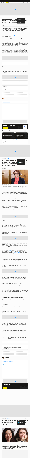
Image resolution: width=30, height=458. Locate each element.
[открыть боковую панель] (25, 1)
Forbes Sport (4, 123)
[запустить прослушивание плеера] (24, 13)
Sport (27, 2)
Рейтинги (10, 2)
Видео (20, 2)
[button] (29, 1)
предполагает (7, 186)
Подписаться (5, 111)
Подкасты (17, 2)
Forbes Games (5, 2)
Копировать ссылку (24, 410)
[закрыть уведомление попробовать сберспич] (24, 15)
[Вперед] (29, 78)
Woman (25, 2)
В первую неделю (17, 236)
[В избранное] (13, 123)
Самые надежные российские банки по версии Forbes (13, 325)
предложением (10, 58)
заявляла (19, 187)
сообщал (6, 57)
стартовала (23, 43)
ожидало (10, 234)
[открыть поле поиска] (27, 1)
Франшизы (13, 2)
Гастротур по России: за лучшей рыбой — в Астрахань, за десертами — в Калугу (13, 66)
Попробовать (19, 18)
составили (3, 248)
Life (22, 2)
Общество (17, 123)
